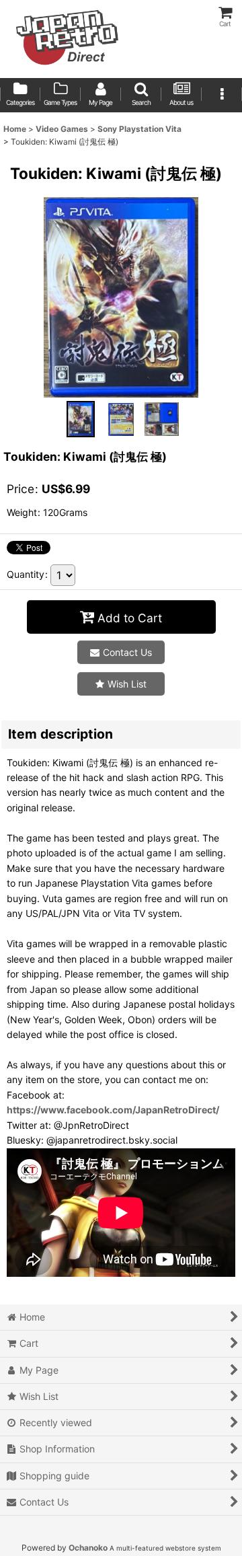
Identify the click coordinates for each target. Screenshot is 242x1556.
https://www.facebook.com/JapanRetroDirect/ (113, 1109)
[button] (141, 95)
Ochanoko (88, 1548)
